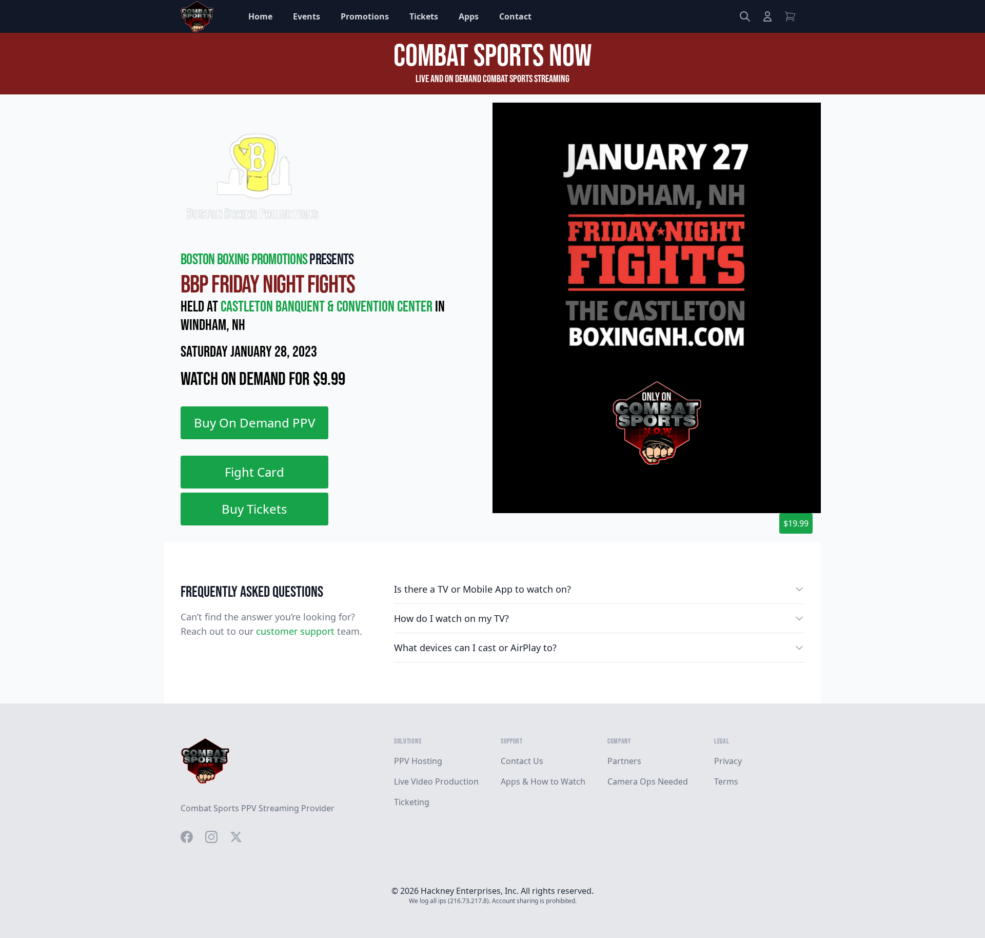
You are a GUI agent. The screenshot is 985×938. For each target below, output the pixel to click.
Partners (624, 761)
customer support (295, 631)
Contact (515, 16)
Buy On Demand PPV (254, 422)
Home (260, 16)
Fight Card (254, 471)
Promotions (365, 16)
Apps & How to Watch (543, 781)
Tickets (423, 16)
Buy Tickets (254, 508)
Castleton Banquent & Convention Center (328, 307)
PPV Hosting (418, 761)
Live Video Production (436, 781)
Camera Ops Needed (647, 781)
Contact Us (522, 761)
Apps (469, 16)
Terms (726, 781)
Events (306, 16)
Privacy (728, 761)
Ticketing (411, 802)
